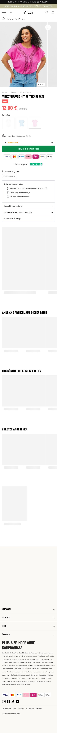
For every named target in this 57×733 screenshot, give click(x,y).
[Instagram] (4, 701)
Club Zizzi (6, 617)
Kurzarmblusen (25, 92)
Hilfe (4, 626)
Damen (4, 92)
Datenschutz (6, 708)
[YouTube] (17, 701)
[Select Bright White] (8, 123)
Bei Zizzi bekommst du (13, 184)
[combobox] (28, 19)
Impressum (30, 708)
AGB (14, 708)
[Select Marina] (21, 123)
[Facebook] (8, 701)
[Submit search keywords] (3, 18)
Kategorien (6, 609)
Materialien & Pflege (12, 218)
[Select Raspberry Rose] (34, 123)
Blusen (13, 92)
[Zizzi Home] (28, 12)
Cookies (21, 708)
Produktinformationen (13, 206)
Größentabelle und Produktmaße (18, 212)
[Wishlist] (48, 27)
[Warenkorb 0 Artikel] (53, 12)
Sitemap (39, 708)
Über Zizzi (6, 634)
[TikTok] (13, 701)
